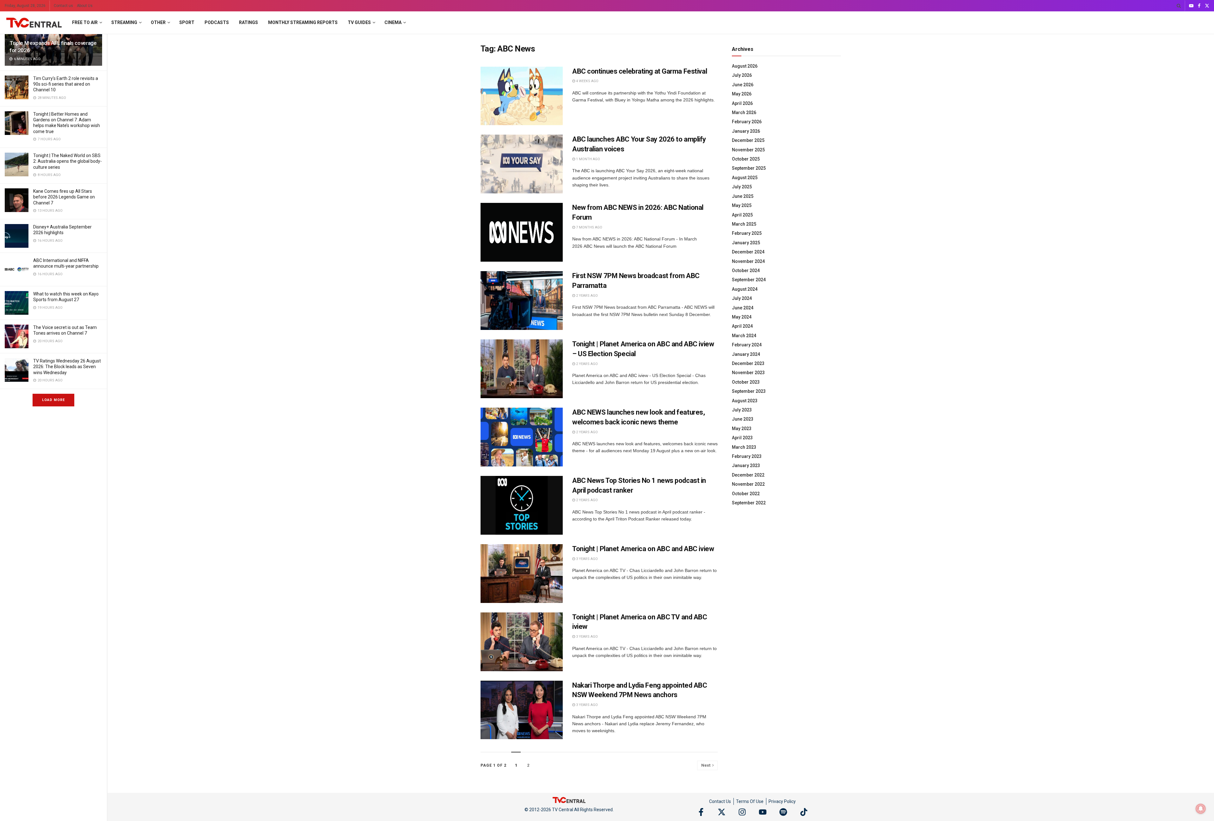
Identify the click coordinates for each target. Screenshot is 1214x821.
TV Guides (359, 22)
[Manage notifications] (1201, 809)
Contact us (63, 5)
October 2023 (746, 382)
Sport (186, 22)
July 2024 (742, 298)
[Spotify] (783, 812)
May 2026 (741, 93)
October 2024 (746, 270)
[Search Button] (1179, 5)
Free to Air (85, 22)
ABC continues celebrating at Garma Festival (639, 71)
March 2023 (744, 447)
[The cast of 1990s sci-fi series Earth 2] (16, 87)
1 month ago (587, 159)
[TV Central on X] (722, 812)
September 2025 (749, 168)
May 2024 (741, 316)
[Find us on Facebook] (1199, 6)
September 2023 (749, 391)
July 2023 (742, 409)
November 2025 (748, 149)
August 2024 (744, 289)
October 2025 (746, 158)
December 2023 (748, 363)
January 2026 (746, 131)
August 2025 (744, 177)
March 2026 (744, 112)
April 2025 (742, 214)
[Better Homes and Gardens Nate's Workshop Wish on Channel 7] (16, 123)
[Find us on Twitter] (1207, 6)
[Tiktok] (804, 812)
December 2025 (748, 140)
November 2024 (748, 261)
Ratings (248, 22)
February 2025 (747, 233)
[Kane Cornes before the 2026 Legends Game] (16, 200)
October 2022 (746, 493)
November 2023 (748, 372)
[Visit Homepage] (34, 23)
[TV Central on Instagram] (742, 812)
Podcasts (217, 22)
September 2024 (749, 279)
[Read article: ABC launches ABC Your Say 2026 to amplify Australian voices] (522, 164)
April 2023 (742, 437)
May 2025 (741, 205)
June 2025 (742, 196)
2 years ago (586, 296)
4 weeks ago (586, 81)
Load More (53, 400)
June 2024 (742, 307)
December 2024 (748, 251)
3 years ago (586, 559)
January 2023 (746, 465)
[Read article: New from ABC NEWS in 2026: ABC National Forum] (522, 232)
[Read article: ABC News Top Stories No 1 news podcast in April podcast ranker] (522, 505)
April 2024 (742, 326)
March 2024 (744, 335)
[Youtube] (763, 812)
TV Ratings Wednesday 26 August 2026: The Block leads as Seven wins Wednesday (67, 366)
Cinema (393, 22)
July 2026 (742, 75)
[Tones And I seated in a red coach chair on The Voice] (16, 336)
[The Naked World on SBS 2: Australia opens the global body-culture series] (16, 164)
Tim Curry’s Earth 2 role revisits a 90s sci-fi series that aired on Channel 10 (65, 84)
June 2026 (742, 84)
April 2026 (742, 103)
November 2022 (748, 484)
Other (158, 22)
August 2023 (744, 400)
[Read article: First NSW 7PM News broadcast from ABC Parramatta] (522, 300)
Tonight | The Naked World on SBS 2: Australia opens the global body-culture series (67, 161)
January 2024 (746, 354)
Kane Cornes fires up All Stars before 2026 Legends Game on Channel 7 (64, 197)
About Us (85, 5)
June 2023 (742, 419)
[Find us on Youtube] (1191, 6)
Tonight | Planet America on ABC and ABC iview (643, 549)
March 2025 (744, 224)
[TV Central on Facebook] (701, 812)
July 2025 (742, 186)
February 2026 (747, 121)
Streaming (124, 22)
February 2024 (747, 344)
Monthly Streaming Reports (303, 22)
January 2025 (746, 242)
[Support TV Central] (569, 799)
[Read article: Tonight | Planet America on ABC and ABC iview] (522, 573)
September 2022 (749, 502)
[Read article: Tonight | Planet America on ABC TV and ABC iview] (522, 641)
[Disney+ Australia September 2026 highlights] (16, 236)
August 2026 (744, 66)
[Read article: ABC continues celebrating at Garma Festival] (522, 96)
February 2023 (747, 456)
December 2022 (748, 474)
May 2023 (741, 428)
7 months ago (588, 227)
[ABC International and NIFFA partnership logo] (16, 269)
